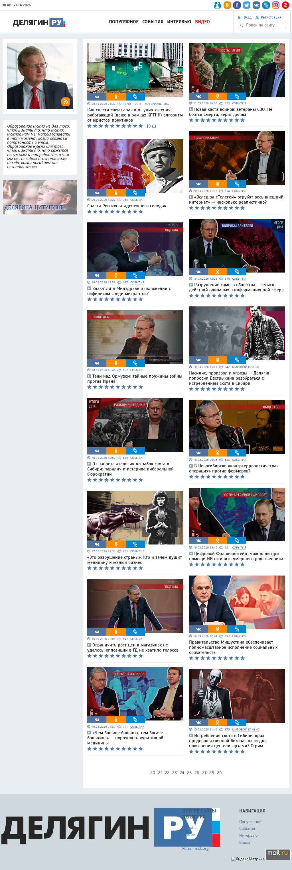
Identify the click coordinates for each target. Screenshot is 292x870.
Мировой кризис (245, 367)
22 (167, 772)
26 (196, 772)
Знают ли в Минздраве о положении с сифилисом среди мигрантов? (129, 291)
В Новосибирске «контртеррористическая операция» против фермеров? (234, 468)
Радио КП (190, 841)
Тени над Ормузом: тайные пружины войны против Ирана (134, 379)
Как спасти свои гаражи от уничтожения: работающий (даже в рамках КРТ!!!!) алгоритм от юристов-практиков (135, 115)
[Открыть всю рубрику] (40, 197)
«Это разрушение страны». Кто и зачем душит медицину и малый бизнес (134, 560)
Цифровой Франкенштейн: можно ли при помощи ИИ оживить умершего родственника (236, 556)
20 (152, 772)
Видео (202, 22)
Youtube (189, 827)
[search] (241, 25)
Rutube (188, 834)
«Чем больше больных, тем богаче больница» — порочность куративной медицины (125, 738)
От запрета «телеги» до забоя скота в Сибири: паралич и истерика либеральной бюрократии (130, 469)
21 (160, 772)
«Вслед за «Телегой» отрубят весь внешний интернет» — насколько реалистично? (236, 200)
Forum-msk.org (195, 848)
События (152, 22)
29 (219, 772)
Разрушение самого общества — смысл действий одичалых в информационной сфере (236, 287)
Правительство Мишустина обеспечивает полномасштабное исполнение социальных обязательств (233, 647)
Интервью (179, 22)
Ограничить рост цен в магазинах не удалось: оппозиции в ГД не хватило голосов (133, 647)
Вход (248, 17)
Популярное (124, 22)
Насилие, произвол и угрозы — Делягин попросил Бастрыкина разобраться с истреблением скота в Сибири (230, 378)
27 (204, 772)
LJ (135, 97)
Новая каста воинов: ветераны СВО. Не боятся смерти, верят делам (230, 112)
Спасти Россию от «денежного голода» (126, 205)
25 (189, 772)
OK (116, 97)
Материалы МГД (157, 104)
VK (97, 97)
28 (211, 772)
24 (182, 772)
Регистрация (271, 17)
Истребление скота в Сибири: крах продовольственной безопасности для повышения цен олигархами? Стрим (228, 740)
